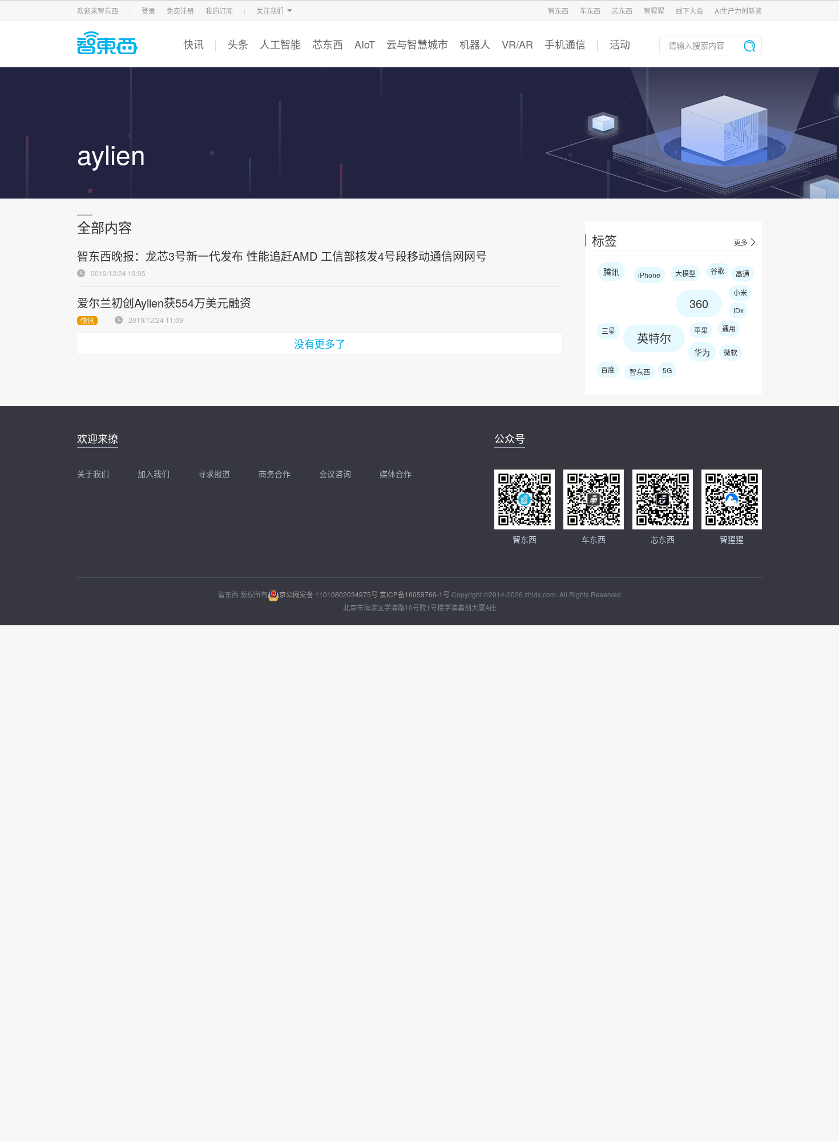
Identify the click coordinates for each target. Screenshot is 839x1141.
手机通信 (565, 44)
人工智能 (280, 44)
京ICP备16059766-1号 (415, 594)
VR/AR (517, 44)
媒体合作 (396, 474)
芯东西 (622, 10)
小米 (740, 292)
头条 (238, 44)
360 (698, 303)
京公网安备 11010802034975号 (328, 594)
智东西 (558, 10)
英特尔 (654, 338)
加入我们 (154, 474)
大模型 (685, 273)
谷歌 (717, 271)
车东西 (590, 10)
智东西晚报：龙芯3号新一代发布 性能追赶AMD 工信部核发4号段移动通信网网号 (282, 256)
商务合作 (275, 474)
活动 (620, 44)
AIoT (364, 44)
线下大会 (689, 10)
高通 (742, 273)
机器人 (474, 44)
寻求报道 (214, 474)
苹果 (701, 330)
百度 (608, 369)
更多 (741, 242)
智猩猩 (654, 10)
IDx (738, 310)
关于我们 (93, 474)
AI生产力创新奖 (738, 10)
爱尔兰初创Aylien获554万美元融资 (164, 302)
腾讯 (611, 271)
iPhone (649, 275)
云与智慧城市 (417, 44)
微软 (730, 352)
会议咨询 (335, 474)
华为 (702, 352)
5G (667, 370)
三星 (608, 330)
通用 (729, 328)
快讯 (193, 44)
